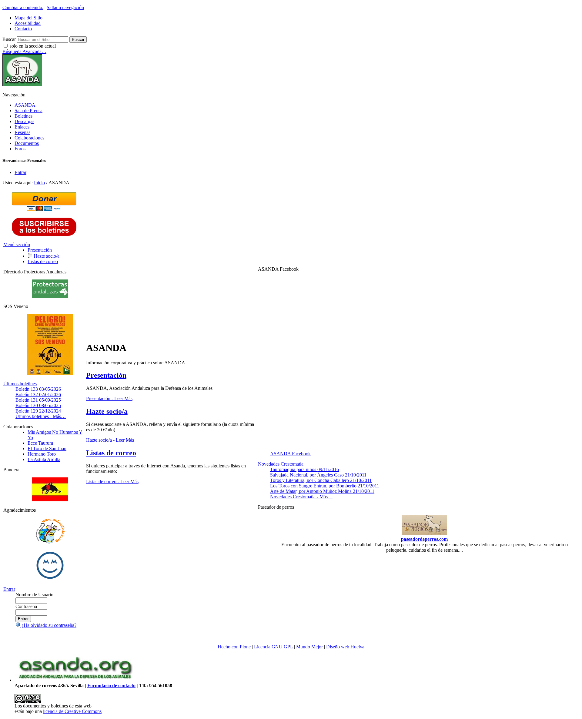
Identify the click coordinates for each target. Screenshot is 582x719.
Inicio (39, 182)
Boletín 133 (38, 389)
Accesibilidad (28, 23)
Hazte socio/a (107, 411)
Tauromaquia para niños (304, 469)
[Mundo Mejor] (50, 578)
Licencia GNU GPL (273, 646)
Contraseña (26, 606)
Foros (20, 148)
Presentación (106, 375)
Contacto (23, 28)
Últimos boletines (20, 383)
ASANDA (25, 105)
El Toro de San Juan (47, 448)
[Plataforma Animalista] (50, 542)
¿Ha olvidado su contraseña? (48, 625)
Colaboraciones (29, 137)
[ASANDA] (22, 84)
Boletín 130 (38, 405)
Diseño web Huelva (345, 646)
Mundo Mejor (309, 646)
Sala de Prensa (28, 110)
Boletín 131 (38, 400)
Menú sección (16, 244)
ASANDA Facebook (290, 453)
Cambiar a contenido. (22, 7)
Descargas (24, 121)
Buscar (9, 39)
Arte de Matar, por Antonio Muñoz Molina (322, 491)
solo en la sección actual (33, 45)
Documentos (27, 143)
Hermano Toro (42, 453)
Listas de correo (111, 453)
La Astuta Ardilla (44, 459)
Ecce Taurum (40, 443)
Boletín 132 (38, 394)
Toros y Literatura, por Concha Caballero (321, 480)
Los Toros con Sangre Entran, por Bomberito (324, 485)
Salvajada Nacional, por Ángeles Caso (318, 474)
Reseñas (22, 132)
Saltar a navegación (65, 7)
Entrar (20, 172)
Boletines (23, 116)
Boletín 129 (38, 410)
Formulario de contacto (111, 685)
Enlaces (22, 126)
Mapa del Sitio (28, 17)
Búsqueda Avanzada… (24, 51)
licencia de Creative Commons (72, 711)
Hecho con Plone (234, 646)
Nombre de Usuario (34, 594)
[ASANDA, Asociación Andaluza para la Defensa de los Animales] (75, 680)
